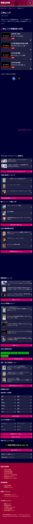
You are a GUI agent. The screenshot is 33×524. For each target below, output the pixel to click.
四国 (18, 408)
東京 (2, 396)
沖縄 (18, 411)
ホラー (18, 429)
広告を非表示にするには (24, 129)
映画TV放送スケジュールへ (16, 385)
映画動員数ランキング (10, 494)
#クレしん (13, 353)
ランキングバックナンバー (11, 496)
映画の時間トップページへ (8, 457)
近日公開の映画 (8, 473)
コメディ (3, 429)
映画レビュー (16, 345)
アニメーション (21, 423)
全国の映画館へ (16, 416)
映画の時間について (16, 450)
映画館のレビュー (9, 487)
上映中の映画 (7, 469)
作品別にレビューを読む (10, 478)
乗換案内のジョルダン (11, 514)
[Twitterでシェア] (19, 78)
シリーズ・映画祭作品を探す (16, 359)
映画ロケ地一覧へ (16, 437)
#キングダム (4, 356)
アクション (4, 423)
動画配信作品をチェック (16, 251)
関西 (2, 399)
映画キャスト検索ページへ (8, 454)
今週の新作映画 (8, 471)
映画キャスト (12, 8)
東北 (18, 402)
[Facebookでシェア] (13, 78)
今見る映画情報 (8, 508)
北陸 (18, 405)
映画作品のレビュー (9, 476)
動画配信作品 (7, 505)
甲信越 (3, 405)
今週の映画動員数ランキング (8, 198)
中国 (2, 408)
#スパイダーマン (5, 353)
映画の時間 (4, 8)
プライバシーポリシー (24, 514)
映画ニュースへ (16, 299)
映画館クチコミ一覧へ (15, 434)
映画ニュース (7, 503)
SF (2, 426)
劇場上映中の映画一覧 (15, 224)
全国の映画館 (7, 485)
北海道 (3, 402)
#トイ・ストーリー (23, 353)
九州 (2, 411)
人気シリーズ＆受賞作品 (10, 474)
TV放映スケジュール (9, 507)
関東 (18, 396)
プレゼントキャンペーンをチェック (16, 171)
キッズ (18, 426)
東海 (18, 399)
